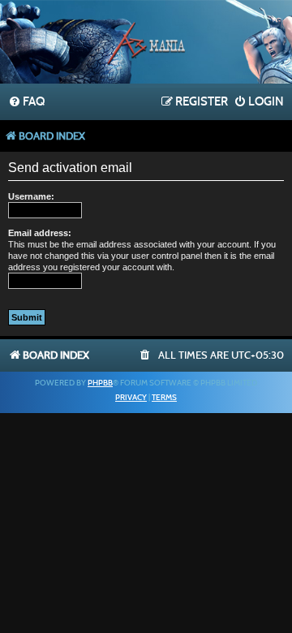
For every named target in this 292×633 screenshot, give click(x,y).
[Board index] (146, 44)
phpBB (100, 383)
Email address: (39, 233)
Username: (31, 196)
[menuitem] (26, 102)
